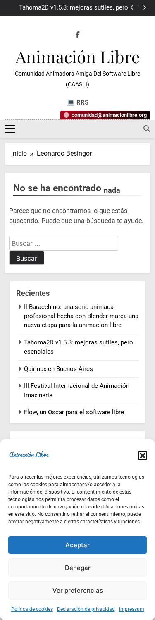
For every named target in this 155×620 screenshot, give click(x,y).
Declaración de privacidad (86, 609)
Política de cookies (32, 609)
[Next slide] (144, 7)
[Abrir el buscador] (146, 128)
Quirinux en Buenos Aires (58, 369)
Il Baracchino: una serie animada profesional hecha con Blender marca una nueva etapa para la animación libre (81, 316)
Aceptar (77, 545)
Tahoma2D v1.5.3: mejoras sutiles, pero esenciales (73, 8)
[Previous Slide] (132, 7)
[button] (142, 455)
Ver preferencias (77, 590)
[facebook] (77, 35)
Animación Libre (78, 56)
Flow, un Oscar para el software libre (74, 412)
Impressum (131, 609)
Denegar (78, 568)
